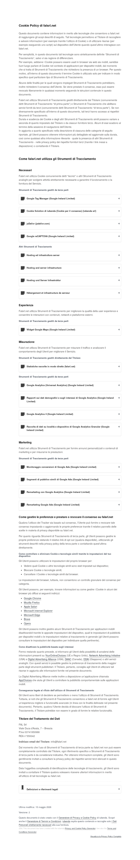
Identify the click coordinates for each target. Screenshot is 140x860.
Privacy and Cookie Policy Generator (80, 828)
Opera (27, 623)
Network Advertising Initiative (104, 655)
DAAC (68, 659)
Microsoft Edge (32, 615)
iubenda (66, 821)
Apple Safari (30, 606)
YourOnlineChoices (55, 655)
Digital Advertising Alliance (42, 659)
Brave (27, 619)
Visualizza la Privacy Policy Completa (105, 836)
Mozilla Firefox (32, 602)
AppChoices (25, 680)
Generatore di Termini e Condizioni (44, 821)
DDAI (86, 659)
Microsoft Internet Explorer (38, 610)
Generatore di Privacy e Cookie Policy (77, 817)
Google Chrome (32, 598)
